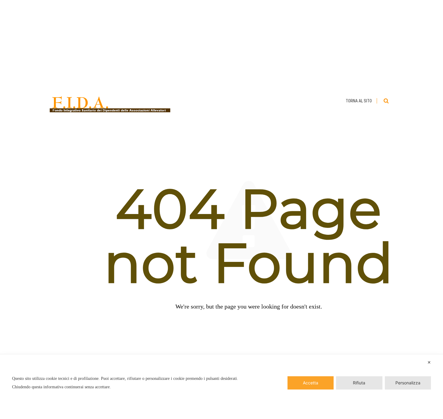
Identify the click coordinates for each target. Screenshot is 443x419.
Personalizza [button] (407, 382)
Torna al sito (359, 100)
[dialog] (221, 386)
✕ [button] (429, 362)
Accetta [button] (310, 382)
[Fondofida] (110, 100)
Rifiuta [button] (359, 382)
